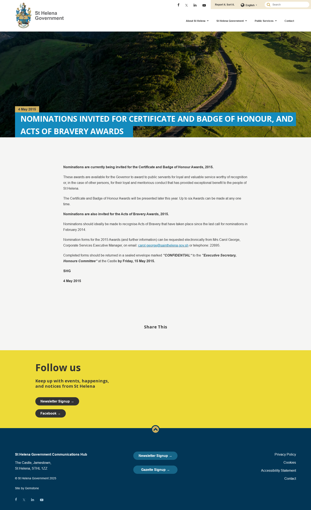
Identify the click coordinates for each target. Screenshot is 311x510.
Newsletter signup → (57, 401)
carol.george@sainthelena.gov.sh (163, 245)
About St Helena (195, 20)
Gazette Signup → (155, 470)
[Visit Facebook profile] (178, 5)
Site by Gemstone (27, 488)
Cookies (289, 462)
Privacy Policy (285, 454)
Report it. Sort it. (224, 4)
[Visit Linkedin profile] (195, 5)
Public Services (264, 20)
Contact (289, 20)
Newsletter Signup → (155, 456)
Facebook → (50, 413)
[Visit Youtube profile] (204, 5)
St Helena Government (230, 20)
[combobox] (288, 4)
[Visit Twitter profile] (186, 5)
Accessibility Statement (278, 470)
